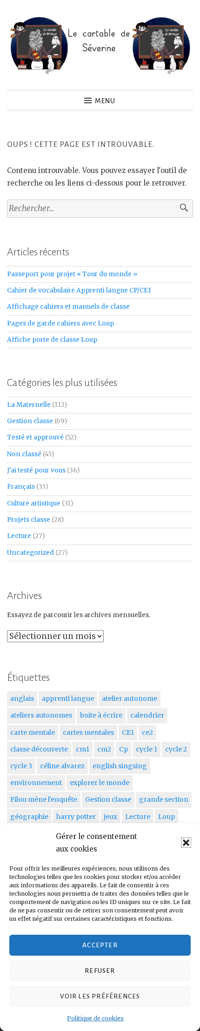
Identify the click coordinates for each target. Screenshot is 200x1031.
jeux (110, 816)
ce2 (147, 732)
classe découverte (39, 749)
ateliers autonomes (41, 715)
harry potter (76, 816)
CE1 (128, 732)
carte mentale (32, 732)
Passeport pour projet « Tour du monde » (72, 274)
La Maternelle (29, 405)
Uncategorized (30, 553)
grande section (163, 799)
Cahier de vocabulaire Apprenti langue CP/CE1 (79, 290)
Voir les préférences (100, 996)
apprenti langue (68, 698)
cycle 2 (176, 749)
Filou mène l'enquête (43, 799)
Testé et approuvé (35, 437)
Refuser (100, 970)
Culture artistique (33, 503)
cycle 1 (146, 749)
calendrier (147, 715)
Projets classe (28, 520)
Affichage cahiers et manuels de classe (68, 307)
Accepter (100, 945)
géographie (29, 816)
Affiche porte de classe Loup (52, 340)
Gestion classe (30, 421)
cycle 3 (21, 766)
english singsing (120, 766)
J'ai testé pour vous (36, 470)
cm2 (104, 749)
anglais (22, 698)
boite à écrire (101, 715)
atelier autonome (129, 698)
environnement (36, 782)
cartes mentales (88, 732)
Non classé (24, 454)
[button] (186, 842)
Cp (123, 749)
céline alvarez (62, 766)
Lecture (19, 536)
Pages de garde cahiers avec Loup (60, 323)
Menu (105, 101)
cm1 (82, 749)
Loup (166, 816)
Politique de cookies (95, 1018)
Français (21, 487)
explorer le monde (99, 782)
